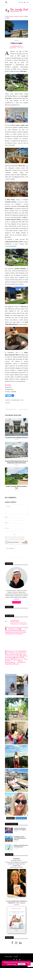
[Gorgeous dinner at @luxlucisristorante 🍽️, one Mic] (16, 756)
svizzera (8, 402)
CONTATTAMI (17, 602)
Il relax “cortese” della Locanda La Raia (16, 487)
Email (6, 522)
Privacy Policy (8, 956)
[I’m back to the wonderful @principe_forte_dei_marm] (16, 804)
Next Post (23, 409)
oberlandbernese (15, 400)
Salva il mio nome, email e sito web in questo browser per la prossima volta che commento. (15, 538)
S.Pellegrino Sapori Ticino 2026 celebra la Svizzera (20, 838)
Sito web (7, 528)
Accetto (21, 964)
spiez (22, 400)
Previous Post (11, 409)
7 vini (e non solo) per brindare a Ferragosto (20, 828)
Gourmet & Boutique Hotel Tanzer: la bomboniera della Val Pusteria (16, 462)
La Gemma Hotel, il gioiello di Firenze (16, 437)
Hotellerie (16, 16)
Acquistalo (16, 904)
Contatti (16, 956)
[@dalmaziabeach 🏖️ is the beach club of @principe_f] (16, 780)
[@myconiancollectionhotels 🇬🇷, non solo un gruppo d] (16, 685)
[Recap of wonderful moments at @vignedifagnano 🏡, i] (16, 709)
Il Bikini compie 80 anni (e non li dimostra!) (21, 846)
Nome (6, 517)
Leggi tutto (16, 599)
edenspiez (8, 400)
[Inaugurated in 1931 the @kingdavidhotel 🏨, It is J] (16, 661)
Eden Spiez (8, 385)
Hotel (21, 16)
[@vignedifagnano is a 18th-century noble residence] (16, 732)
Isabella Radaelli (9, 16)
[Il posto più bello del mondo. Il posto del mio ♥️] (16, 637)
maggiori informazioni (11, 964)
